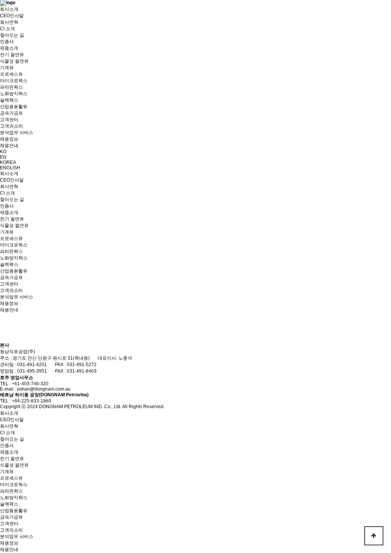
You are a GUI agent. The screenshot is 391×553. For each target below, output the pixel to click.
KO (3, 151)
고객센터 (9, 119)
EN (3, 157)
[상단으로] (373, 535)
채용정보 (9, 139)
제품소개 (9, 48)
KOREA (8, 162)
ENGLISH (10, 167)
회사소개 (9, 9)
